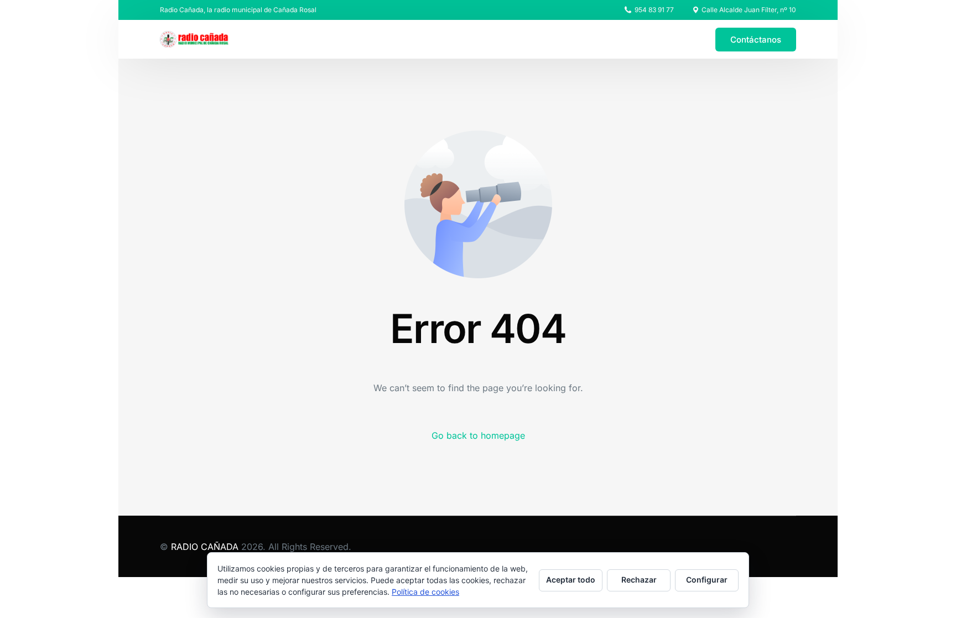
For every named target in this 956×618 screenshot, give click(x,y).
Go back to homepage (478, 435)
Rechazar (639, 579)
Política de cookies (425, 591)
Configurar (707, 579)
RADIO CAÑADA (204, 546)
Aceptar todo (570, 579)
